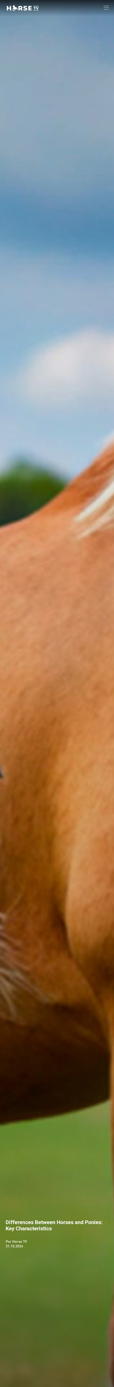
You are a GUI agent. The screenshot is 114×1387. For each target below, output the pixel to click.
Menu (106, 7)
